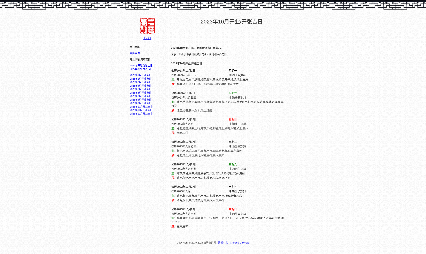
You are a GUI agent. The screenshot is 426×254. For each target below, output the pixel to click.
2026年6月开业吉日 (140, 92)
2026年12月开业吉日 (141, 113)
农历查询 (147, 38)
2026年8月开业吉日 (140, 99)
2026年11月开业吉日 (141, 110)
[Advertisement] (231, 35)
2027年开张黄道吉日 (141, 69)
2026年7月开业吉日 (140, 96)
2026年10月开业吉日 (141, 106)
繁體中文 (223, 242)
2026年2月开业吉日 (140, 78)
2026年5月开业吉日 (140, 89)
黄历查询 (135, 53)
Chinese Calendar (239, 242)
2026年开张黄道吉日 (141, 65)
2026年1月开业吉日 (140, 75)
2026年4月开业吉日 (140, 85)
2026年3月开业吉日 (140, 82)
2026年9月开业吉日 (140, 103)
